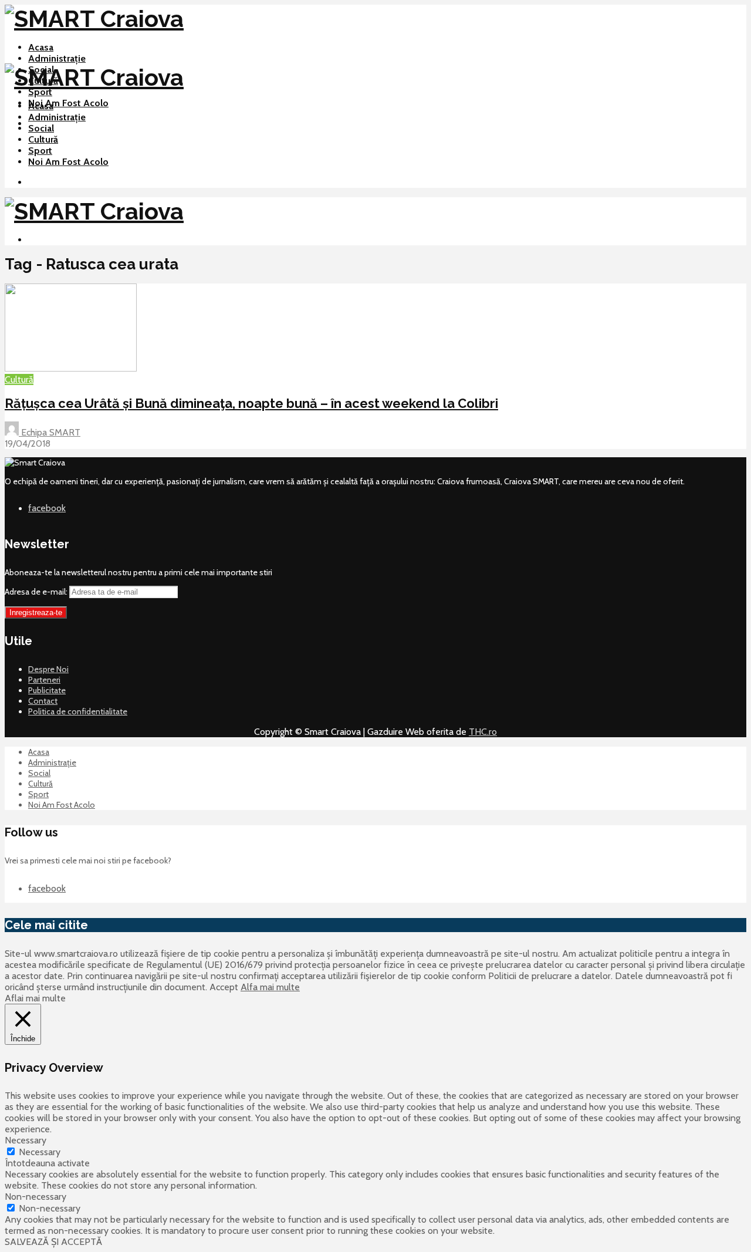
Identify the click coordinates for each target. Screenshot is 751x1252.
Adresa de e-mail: (37, 591)
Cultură (43, 139)
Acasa (40, 47)
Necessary (39, 1151)
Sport (40, 91)
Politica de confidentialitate (77, 711)
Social (41, 128)
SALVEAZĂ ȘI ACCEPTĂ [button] (53, 1241)
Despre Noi (48, 669)
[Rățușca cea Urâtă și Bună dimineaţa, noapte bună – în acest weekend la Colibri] (71, 368)
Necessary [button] (25, 1140)
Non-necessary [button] (35, 1196)
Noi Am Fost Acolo (68, 103)
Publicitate (47, 690)
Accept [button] (223, 987)
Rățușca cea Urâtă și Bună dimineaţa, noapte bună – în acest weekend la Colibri (251, 403)
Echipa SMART (49, 432)
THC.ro (483, 731)
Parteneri (44, 679)
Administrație (57, 58)
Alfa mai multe (270, 987)
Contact (42, 701)
